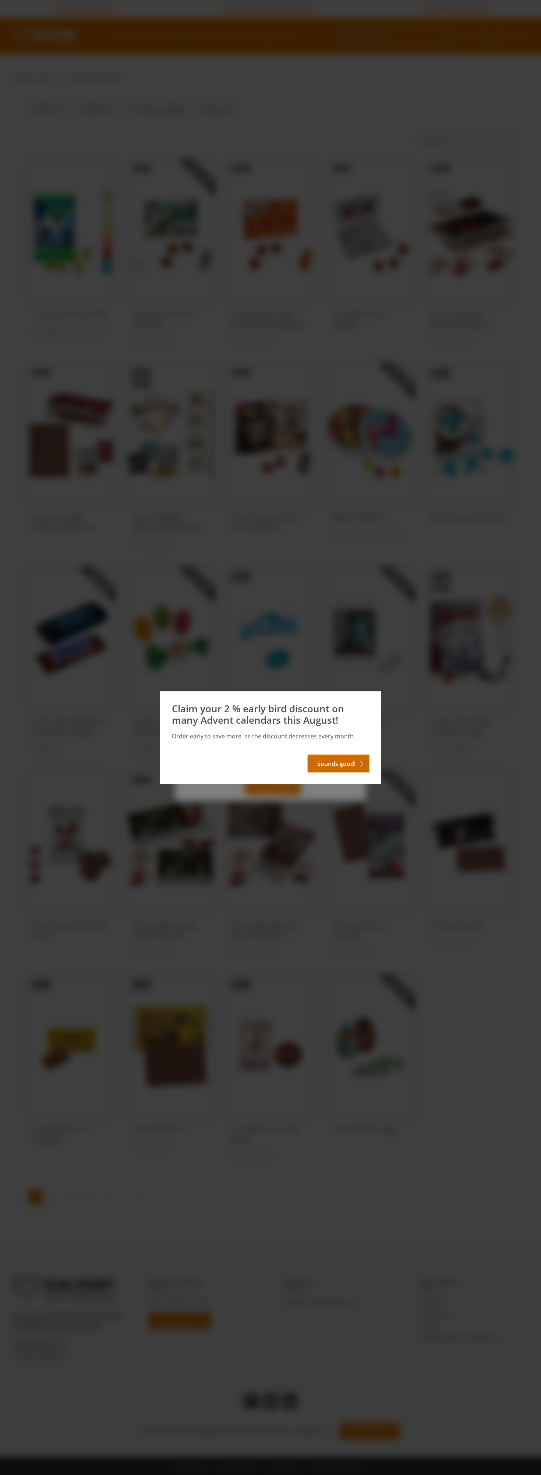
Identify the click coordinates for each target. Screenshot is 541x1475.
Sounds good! (336, 764)
